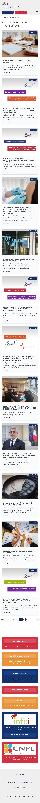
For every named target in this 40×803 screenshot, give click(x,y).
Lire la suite (7, 73)
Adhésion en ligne (21, 12)
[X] (19, 797)
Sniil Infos (20, 701)
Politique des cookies (20, 787)
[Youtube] (11, 797)
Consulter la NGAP (20, 690)
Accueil (4, 17)
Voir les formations (20, 735)
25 (33, 620)
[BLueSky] (24, 797)
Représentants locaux (20, 656)
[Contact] (33, 797)
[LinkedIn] (28, 797)
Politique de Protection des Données (20, 782)
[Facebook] (15, 797)
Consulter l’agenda (20, 673)
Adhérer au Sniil (20, 641)
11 (23, 620)
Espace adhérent (8, 12)
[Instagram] (7, 797)
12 (26, 620)
